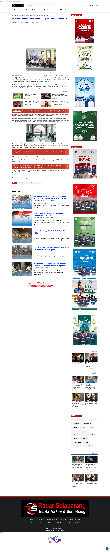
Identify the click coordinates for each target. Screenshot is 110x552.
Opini (93, 434)
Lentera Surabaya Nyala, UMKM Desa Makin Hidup (51, 232)
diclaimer (77, 519)
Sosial (18, 15)
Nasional (22, 10)
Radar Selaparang (60, 528)
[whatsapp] (89, 10)
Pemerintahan (87, 423)
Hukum (28, 10)
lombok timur (21, 183)
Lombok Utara (77, 442)
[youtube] (96, 10)
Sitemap (90, 5)
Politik (34, 10)
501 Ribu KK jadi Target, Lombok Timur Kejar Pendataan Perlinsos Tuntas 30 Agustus (51, 265)
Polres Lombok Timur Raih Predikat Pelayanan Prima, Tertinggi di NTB (43, 111)
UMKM (75, 438)
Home (16, 10)
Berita (47, 200)
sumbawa (84, 438)
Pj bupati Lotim (31, 183)
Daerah (46, 10)
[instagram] (94, 10)
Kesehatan (76, 431)
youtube (77, 522)
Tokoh (86, 442)
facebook (34, 522)
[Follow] (107, 549)
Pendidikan (76, 423)
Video (61, 10)
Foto (66, 10)
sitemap (71, 519)
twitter (42, 522)
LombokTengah (89, 445)
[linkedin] (25, 187)
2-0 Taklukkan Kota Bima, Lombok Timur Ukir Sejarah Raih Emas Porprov (51, 249)
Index (96, 5)
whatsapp (50, 522)
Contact (41, 519)
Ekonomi (39, 10)
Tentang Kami (33, 519)
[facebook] (84, 10)
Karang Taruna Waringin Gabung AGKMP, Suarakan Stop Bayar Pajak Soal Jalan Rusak (51, 197)
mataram (85, 434)
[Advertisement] (40, 36)
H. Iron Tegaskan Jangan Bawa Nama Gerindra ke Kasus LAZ (48, 214)
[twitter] (87, 10)
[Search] (53, 5)
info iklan (63, 519)
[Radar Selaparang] (18, 6)
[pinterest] (22, 187)
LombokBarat (77, 445)
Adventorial (54, 10)
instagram (68, 522)
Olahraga (76, 434)
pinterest (59, 522)
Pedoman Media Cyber (52, 519)
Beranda (14, 15)
